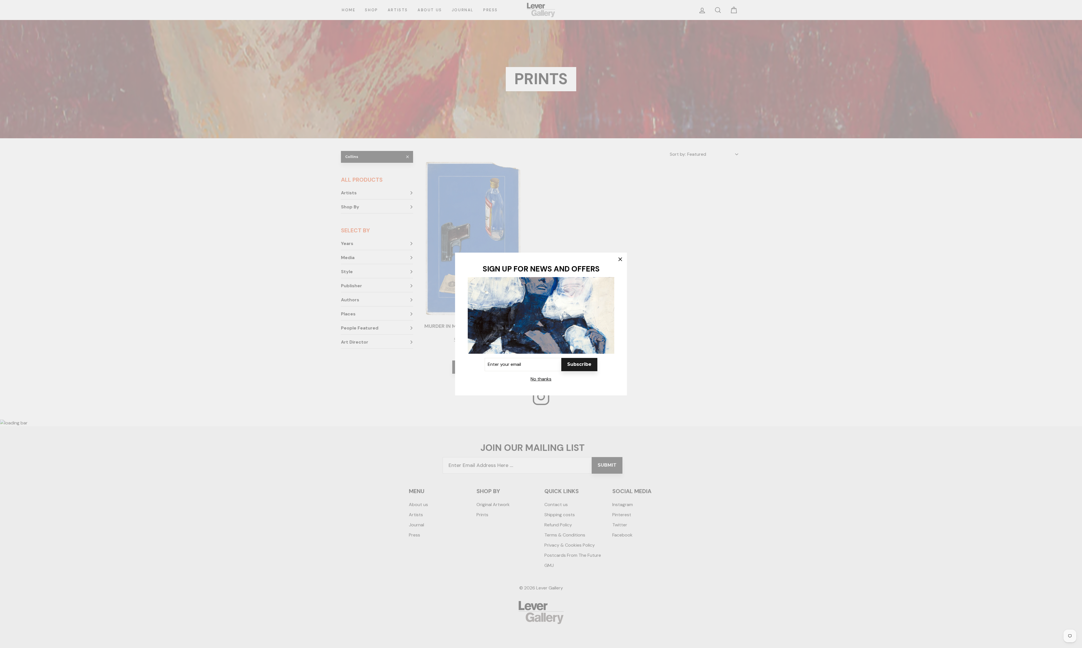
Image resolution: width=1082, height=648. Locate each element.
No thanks (541, 379)
